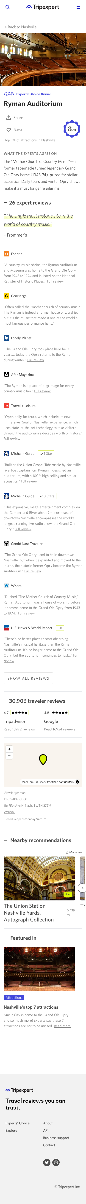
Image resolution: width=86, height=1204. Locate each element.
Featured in (22, 938)
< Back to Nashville (21, 26)
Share (18, 117)
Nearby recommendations (40, 840)
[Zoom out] (9, 755)
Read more (62, 1026)
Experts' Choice (18, 1123)
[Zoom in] (9, 749)
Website (9, 812)
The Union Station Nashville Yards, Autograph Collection (29, 912)
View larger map (14, 793)
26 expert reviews (30, 202)
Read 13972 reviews (19, 729)
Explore (11, 1130)
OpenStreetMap (48, 782)
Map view (75, 852)
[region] (43, 765)
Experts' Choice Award (33, 94)
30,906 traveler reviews (37, 701)
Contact (49, 1145)
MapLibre (28, 782)
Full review (55, 281)
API (46, 1130)
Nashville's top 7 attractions (31, 1007)
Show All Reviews (28, 678)
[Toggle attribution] (77, 782)
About (48, 1123)
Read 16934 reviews (59, 729)
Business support (56, 1138)
